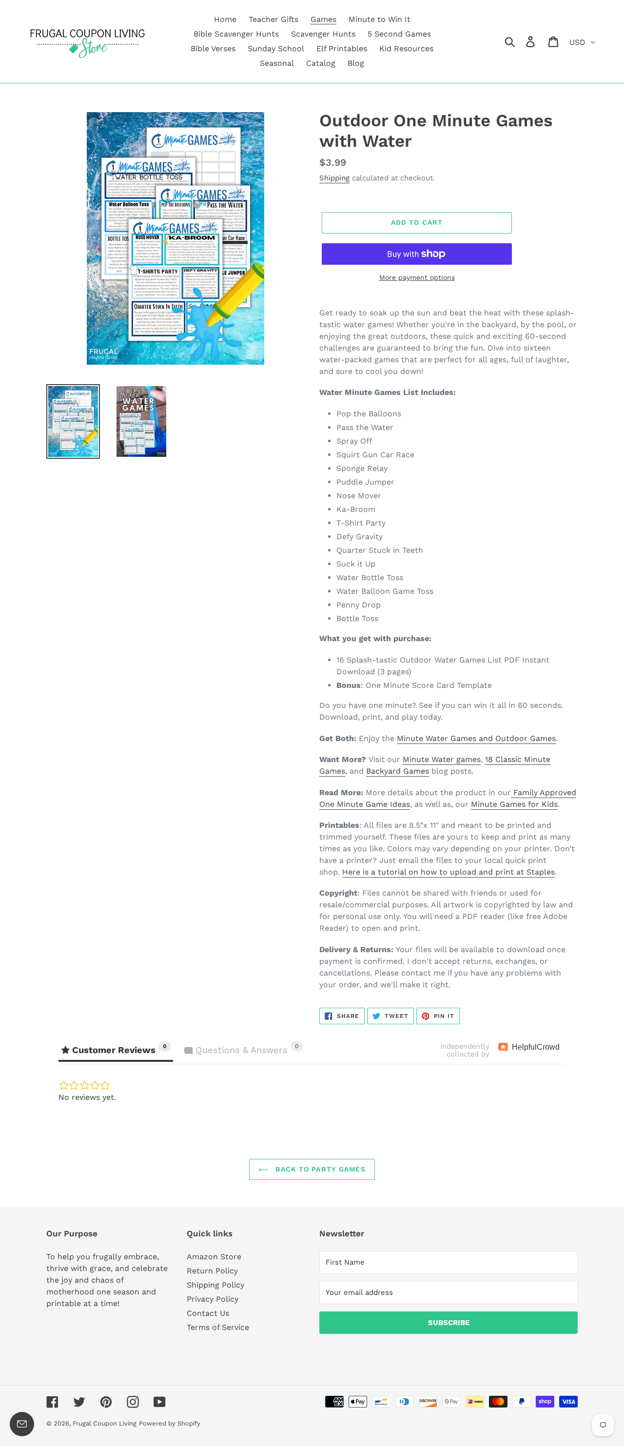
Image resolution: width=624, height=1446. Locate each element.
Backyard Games (397, 771)
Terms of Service (218, 1327)
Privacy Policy (212, 1299)
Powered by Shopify (169, 1423)
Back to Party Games (319, 1169)
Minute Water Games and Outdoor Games (476, 738)
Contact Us (208, 1313)
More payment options (417, 277)
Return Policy (212, 1270)
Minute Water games (442, 759)
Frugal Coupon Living (104, 1423)
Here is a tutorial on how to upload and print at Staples (448, 872)
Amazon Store (214, 1256)
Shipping (334, 178)
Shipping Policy (215, 1285)
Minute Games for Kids (514, 804)
